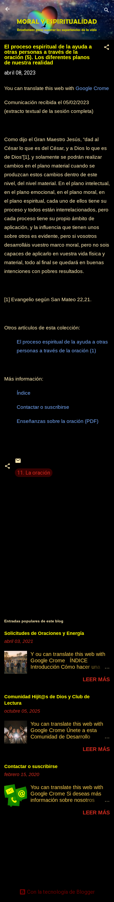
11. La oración (33, 473)
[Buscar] (106, 11)
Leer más (96, 679)
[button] (106, 48)
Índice (23, 393)
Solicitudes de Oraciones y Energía (44, 633)
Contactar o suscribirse (43, 407)
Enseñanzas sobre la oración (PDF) (57, 421)
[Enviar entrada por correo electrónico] (18, 462)
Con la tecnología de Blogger (60, 892)
